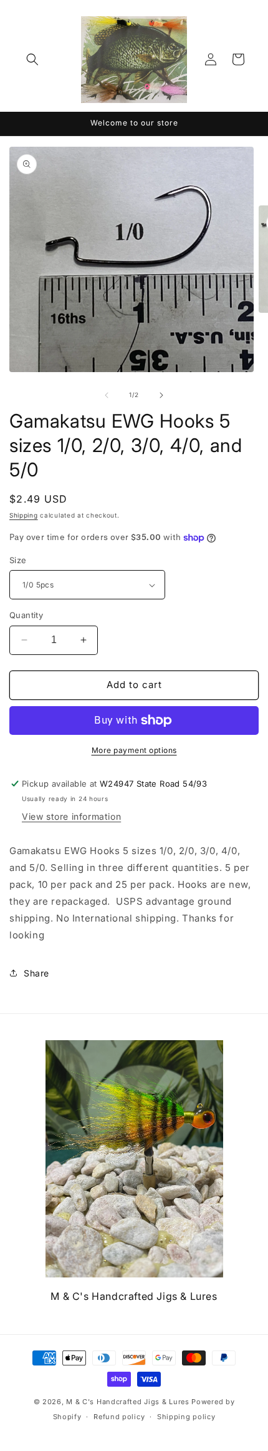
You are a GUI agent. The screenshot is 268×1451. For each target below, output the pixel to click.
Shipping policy (186, 1416)
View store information (71, 816)
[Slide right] (161, 395)
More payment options (134, 750)
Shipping (23, 515)
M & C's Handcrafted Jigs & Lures (127, 1401)
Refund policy (119, 1416)
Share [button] (36, 973)
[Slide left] (106, 395)
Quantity (26, 615)
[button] (32, 59)
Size (18, 560)
